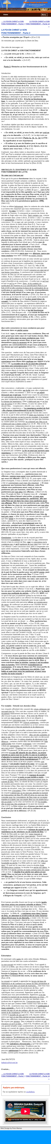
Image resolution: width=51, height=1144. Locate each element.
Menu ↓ (44, 15)
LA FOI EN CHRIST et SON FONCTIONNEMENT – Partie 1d (38, 24)
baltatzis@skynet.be (9, 1063)
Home (5, 15)
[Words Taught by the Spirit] (25, 6)
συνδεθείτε (30, 1092)
